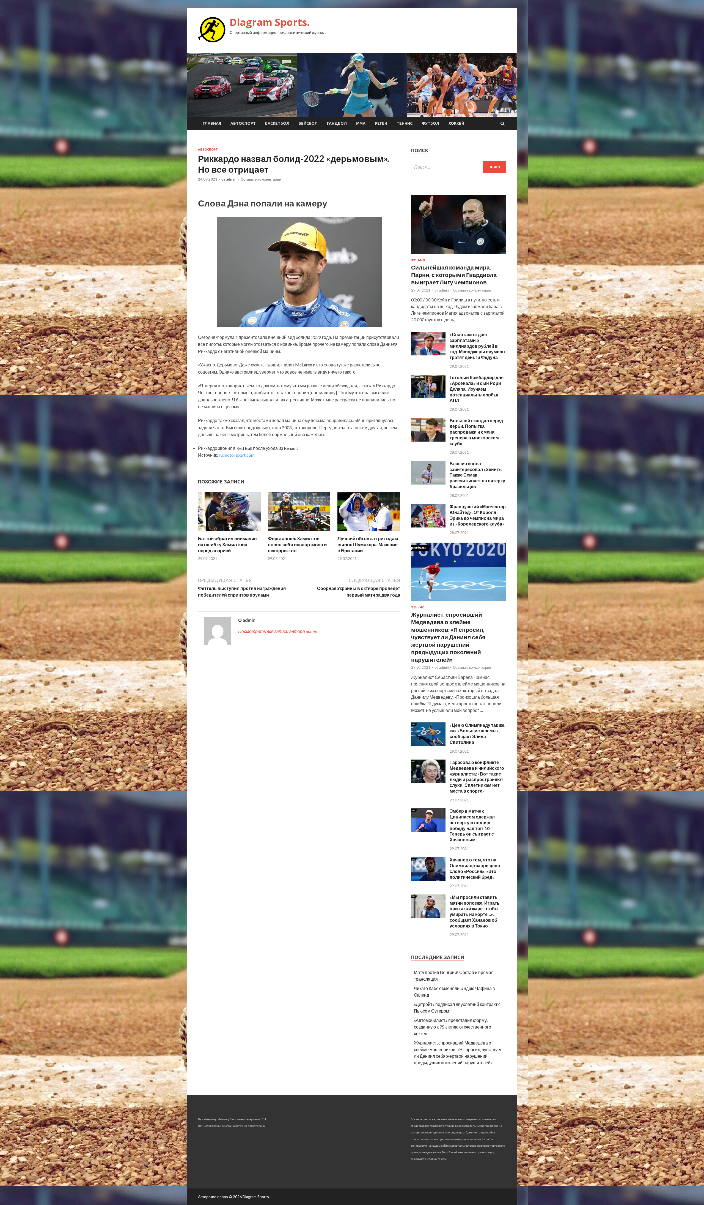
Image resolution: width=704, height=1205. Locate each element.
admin (231, 179)
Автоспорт (243, 123)
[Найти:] (458, 167)
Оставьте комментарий (261, 179)
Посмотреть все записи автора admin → (280, 631)
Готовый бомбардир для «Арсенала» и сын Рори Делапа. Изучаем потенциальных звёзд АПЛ (477, 389)
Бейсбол (308, 123)
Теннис (405, 123)
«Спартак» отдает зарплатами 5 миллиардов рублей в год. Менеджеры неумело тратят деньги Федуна (477, 346)
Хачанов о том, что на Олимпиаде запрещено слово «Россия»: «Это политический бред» (475, 868)
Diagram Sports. (270, 22)
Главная (212, 123)
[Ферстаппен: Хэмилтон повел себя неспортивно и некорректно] (299, 532)
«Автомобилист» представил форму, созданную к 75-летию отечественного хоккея (452, 1027)
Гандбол (337, 123)
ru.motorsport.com (237, 455)
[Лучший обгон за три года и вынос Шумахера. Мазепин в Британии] (368, 532)
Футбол (430, 123)
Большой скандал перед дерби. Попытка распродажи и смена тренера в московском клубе (476, 432)
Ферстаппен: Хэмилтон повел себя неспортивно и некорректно (297, 544)
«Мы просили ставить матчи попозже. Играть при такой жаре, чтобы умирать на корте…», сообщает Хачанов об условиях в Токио (475, 911)
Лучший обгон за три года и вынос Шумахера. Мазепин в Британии (367, 544)
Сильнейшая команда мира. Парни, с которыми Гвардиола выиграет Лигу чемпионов (454, 275)
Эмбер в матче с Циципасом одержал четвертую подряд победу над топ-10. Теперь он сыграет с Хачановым (472, 825)
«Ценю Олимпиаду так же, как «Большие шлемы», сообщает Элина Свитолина (477, 733)
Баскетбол (277, 123)
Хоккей (456, 123)
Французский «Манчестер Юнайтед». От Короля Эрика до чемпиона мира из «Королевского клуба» (478, 515)
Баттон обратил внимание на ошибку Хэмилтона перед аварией (227, 544)
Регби (381, 123)
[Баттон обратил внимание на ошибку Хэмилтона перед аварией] (229, 532)
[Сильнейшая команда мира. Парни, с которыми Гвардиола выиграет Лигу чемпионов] (458, 254)
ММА (360, 123)
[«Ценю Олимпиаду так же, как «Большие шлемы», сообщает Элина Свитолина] (428, 744)
